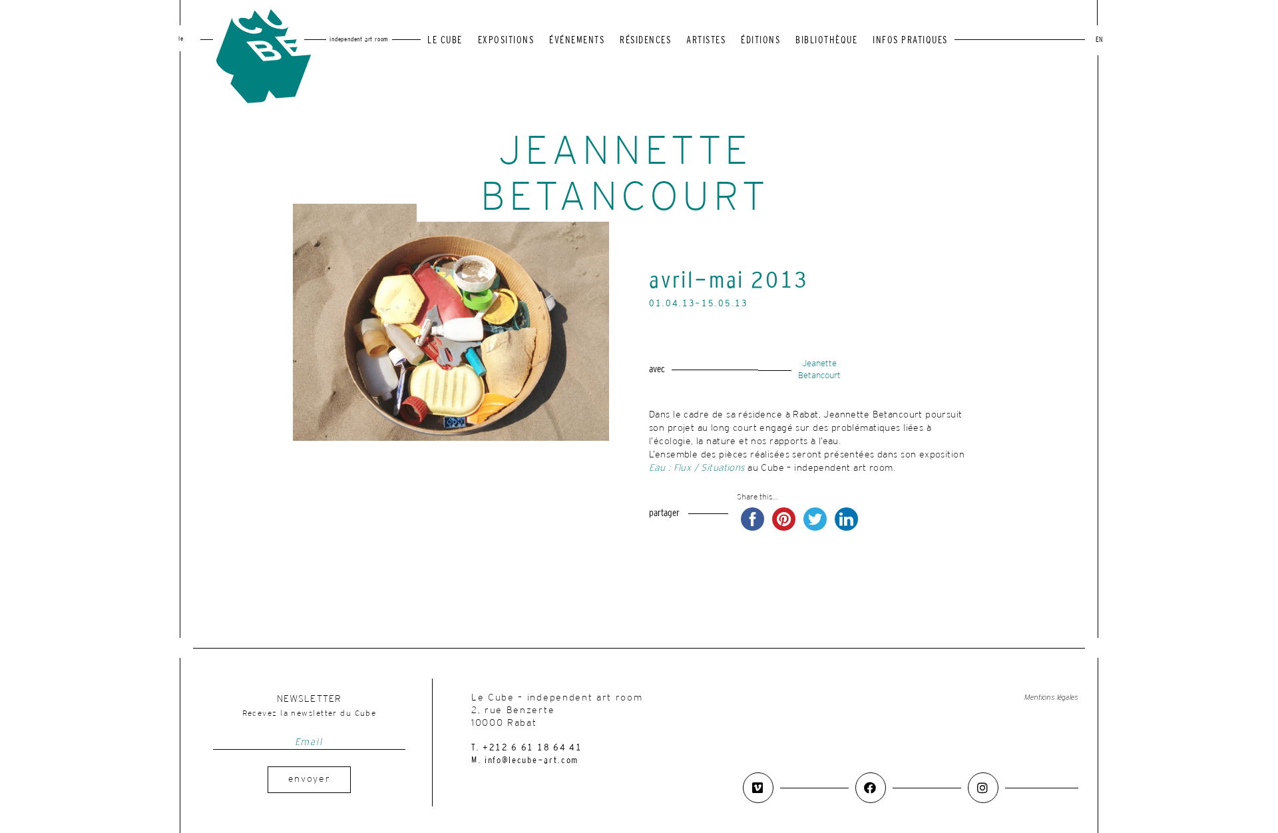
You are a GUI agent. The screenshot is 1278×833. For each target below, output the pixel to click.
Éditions (760, 41)
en (1099, 40)
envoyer (309, 779)
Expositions (506, 41)
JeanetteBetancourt (819, 370)
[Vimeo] (758, 787)
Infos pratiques (910, 41)
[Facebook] (870, 787)
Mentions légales (1051, 697)
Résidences (645, 41)
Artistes (706, 41)
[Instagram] (983, 787)
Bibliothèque (826, 41)
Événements (576, 41)
